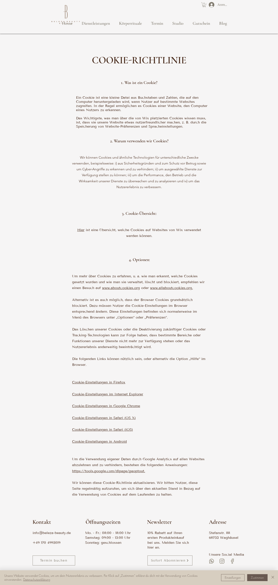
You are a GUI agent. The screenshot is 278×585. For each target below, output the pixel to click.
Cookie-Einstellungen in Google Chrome (106, 406)
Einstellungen (233, 577)
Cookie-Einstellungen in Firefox (98, 382)
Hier (80, 230)
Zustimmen (257, 577)
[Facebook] (232, 561)
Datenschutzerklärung (36, 579)
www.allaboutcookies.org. (171, 288)
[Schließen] (272, 578)
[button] (204, 4)
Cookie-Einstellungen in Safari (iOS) (102, 429)
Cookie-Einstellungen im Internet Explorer (107, 394)
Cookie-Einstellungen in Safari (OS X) (104, 418)
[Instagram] (222, 561)
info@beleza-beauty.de (52, 533)
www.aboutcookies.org (121, 288)
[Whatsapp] (211, 561)
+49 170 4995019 (46, 543)
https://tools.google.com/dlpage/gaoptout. (108, 471)
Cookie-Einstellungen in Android (99, 441)
